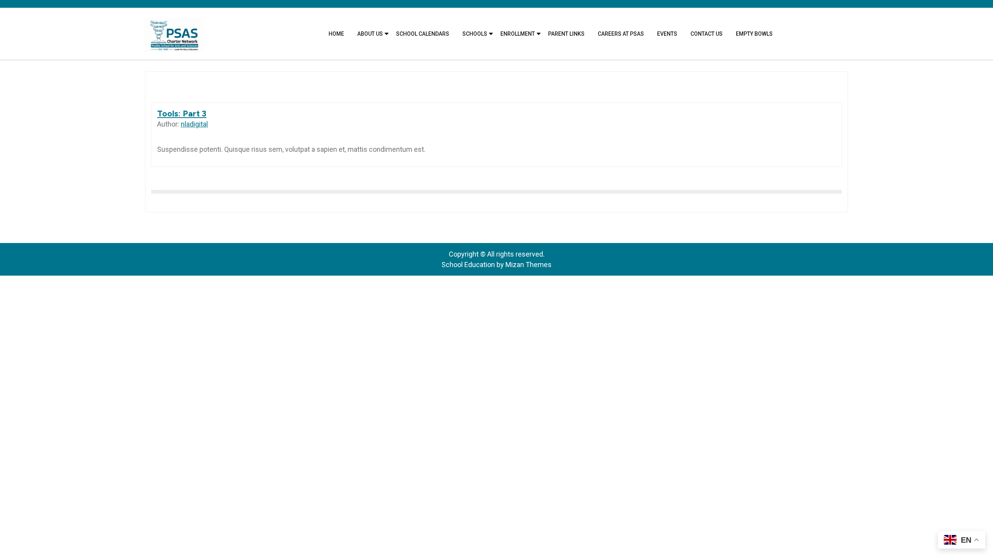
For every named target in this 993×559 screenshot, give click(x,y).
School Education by (496, 264)
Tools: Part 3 (181, 113)
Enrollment (517, 34)
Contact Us (706, 34)
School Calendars (422, 34)
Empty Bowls (754, 34)
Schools (474, 34)
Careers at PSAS (621, 34)
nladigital (194, 124)
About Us (370, 34)
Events (667, 34)
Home (336, 34)
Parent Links (566, 34)
